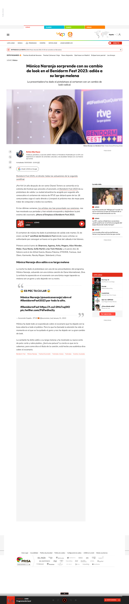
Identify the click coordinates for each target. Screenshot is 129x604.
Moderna (50, 563)
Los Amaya (111, 55)
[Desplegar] (64, 593)
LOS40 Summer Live (66, 43)
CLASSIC (49, 27)
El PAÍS (41, 558)
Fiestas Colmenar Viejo (51, 55)
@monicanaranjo (51, 297)
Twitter (10, 157)
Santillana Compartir (71, 558)
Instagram (52, 531)
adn (93, 558)
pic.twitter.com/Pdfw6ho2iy (37, 310)
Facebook (10, 152)
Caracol (100, 558)
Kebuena (98, 560)
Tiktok (56, 531)
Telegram (10, 167)
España (111, 34)
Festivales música (57, 354)
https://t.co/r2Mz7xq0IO (55, 307)
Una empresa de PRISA (23, 559)
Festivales (68, 354)
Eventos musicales (79, 354)
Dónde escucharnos (102, 553)
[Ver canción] (97, 281)
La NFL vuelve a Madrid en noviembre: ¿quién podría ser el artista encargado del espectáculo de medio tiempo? (107, 223)
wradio (61, 560)
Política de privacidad (46, 553)
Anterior (53, 600)
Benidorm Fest (20, 354)
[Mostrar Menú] (9, 34)
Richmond (40, 563)
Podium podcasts (60, 563)
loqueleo (86, 563)
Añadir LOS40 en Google (29, 169)
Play (64, 600)
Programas (33, 43)
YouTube (60, 531)
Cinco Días (68, 560)
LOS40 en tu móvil (89, 553)
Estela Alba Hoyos (33, 152)
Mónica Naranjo (32, 354)
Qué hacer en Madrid (81, 55)
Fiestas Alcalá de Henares (32, 55)
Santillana (61, 558)
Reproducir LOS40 (82, 224)
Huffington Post (44, 560)
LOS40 (27, 27)
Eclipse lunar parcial (98, 55)
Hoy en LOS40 (53, 43)
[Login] (119, 34)
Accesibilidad (34, 553)
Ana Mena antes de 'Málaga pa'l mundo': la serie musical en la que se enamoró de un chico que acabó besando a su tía (107, 211)
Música (20, 43)
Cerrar (120, 49)
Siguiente (76, 600)
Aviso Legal (24, 553)
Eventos (42, 43)
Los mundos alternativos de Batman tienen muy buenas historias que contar (106, 233)
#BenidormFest (29, 307)
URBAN (89, 27)
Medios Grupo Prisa (23, 564)
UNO (55, 560)
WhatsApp (10, 162)
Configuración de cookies (74, 553)
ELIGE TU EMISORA (111, 600)
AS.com (86, 558)
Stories (76, 531)
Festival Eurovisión (45, 354)
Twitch (72, 531)
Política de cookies (60, 553)
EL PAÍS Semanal (84, 560)
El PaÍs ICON (69, 563)
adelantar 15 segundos (71, 600)
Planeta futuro (91, 560)
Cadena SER (80, 558)
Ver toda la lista (106, 314)
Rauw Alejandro (67, 55)
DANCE (68, 27)
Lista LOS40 (11, 43)
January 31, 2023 (60, 318)
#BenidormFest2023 (33, 300)
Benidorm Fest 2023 (68, 189)
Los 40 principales (51, 558)
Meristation (95, 563)
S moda (77, 563)
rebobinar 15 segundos (58, 600)
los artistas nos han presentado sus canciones (58, 208)
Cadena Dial (76, 560)
